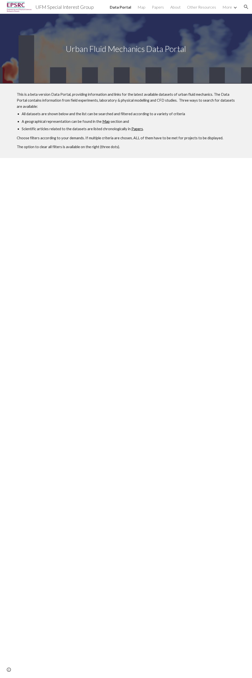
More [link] (227, 7)
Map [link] (141, 7)
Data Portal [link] (120, 7)
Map (106, 121)
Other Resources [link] (201, 7)
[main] (126, 48)
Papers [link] (158, 7)
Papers (137, 129)
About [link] (175, 7)
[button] (246, 7)
